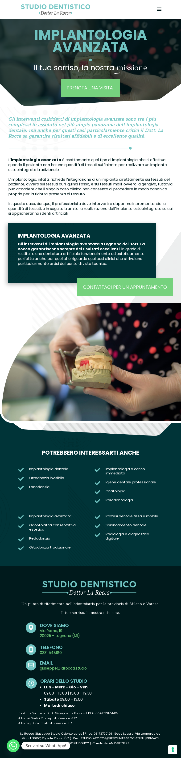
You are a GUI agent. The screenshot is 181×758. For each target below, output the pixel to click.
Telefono (51, 647)
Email (46, 663)
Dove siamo (54, 625)
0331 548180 (51, 652)
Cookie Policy (77, 743)
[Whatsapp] (13, 745)
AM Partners (119, 743)
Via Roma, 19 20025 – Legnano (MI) (60, 633)
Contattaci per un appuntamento (125, 287)
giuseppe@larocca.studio (63, 668)
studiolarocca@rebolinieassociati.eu (112, 738)
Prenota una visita (90, 87)
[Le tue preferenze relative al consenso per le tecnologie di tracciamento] (172, 749)
